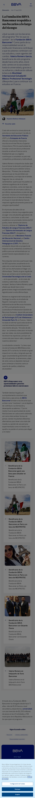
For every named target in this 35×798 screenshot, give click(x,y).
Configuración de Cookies (17, 784)
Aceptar (17, 794)
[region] (17, 778)
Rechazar (17, 789)
